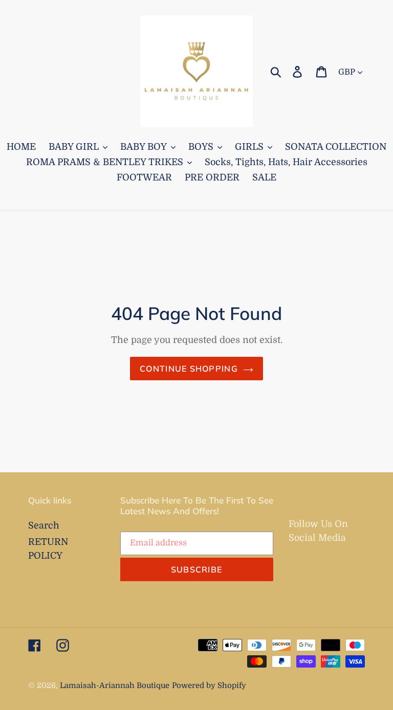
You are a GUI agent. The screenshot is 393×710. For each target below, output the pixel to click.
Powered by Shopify (209, 685)
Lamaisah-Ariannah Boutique (114, 685)
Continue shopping (189, 368)
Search (43, 525)
